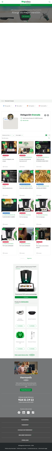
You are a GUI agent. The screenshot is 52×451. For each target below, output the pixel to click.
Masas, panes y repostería (25, 184)
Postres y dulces (6, 213)
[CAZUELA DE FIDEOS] (43, 178)
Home (2, 100)
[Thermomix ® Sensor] (32, 335)
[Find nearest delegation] (2, 2)
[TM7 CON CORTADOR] (9, 235)
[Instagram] (28, 412)
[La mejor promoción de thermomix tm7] (26, 149)
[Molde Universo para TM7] (20, 335)
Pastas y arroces (40, 184)
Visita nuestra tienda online (25, 4)
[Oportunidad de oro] (9, 178)
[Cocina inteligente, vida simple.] (9, 149)
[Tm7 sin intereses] (26, 206)
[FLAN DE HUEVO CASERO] (9, 206)
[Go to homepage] (26, 2)
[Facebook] (19, 412)
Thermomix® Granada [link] (9, 100)
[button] (49, 2)
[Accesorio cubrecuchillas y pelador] (20, 312)
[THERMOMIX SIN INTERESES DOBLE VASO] (43, 149)
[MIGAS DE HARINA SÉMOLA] (26, 178)
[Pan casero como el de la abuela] (43, 235)
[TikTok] (33, 412)
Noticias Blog (5, 155)
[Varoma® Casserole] (32, 312)
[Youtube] (23, 412)
